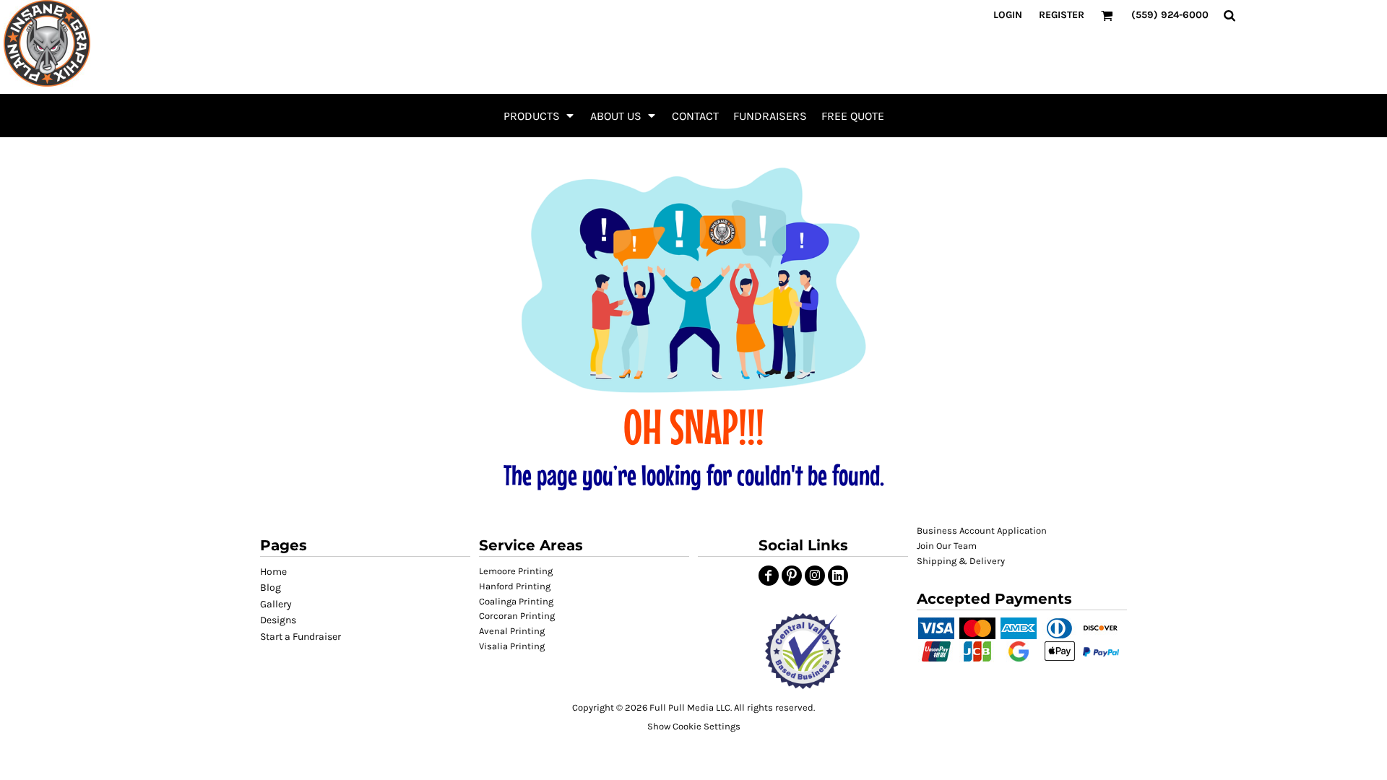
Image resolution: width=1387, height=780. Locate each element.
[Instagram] (815, 576)
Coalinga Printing (516, 601)
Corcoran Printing (517, 615)
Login (1007, 15)
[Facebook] (769, 576)
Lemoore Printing (516, 571)
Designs (278, 620)
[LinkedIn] (838, 576)
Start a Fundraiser (300, 636)
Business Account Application (982, 530)
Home (273, 572)
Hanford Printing (514, 586)
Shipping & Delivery (961, 560)
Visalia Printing (512, 646)
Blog (270, 587)
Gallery (276, 604)
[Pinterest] (792, 576)
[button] (539, 115)
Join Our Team (947, 545)
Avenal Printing (512, 630)
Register (1061, 15)
